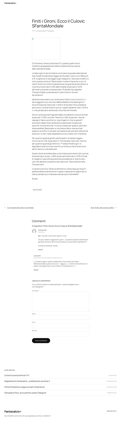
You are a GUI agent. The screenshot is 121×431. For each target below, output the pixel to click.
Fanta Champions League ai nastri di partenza (24, 387)
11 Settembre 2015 (112, 393)
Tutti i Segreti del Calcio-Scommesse (20, 208)
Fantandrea (41, 232)
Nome (34, 314)
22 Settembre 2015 (111, 381)
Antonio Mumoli (41, 31)
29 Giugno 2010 (42, 230)
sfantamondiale (37, 190)
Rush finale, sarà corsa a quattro (102, 208)
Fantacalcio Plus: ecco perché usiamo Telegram (25, 393)
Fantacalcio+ (10, 3)
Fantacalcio (50, 31)
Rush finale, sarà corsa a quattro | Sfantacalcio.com (48, 258)
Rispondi (40, 249)
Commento (35, 290)
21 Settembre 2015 (112, 387)
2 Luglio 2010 (37, 255)
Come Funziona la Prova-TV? (16, 375)
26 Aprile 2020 (113, 375)
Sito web (34, 330)
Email (34, 322)
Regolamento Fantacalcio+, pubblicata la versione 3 (27, 381)
